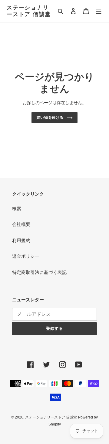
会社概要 (21, 224)
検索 (16, 208)
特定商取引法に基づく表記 (39, 272)
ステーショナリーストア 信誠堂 (29, 11)
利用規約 (21, 240)
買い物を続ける (50, 117)
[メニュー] (98, 11)
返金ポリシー (25, 256)
